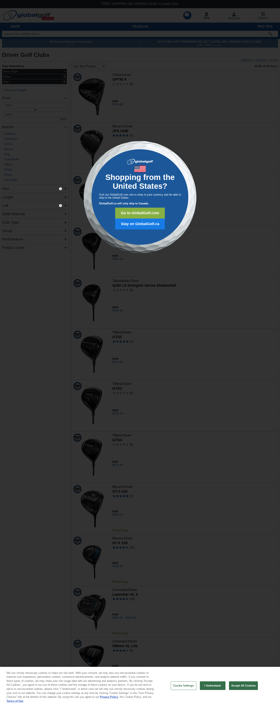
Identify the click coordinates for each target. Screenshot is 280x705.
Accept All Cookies (243, 685)
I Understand (212, 685)
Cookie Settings (183, 685)
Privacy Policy (109, 696)
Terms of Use (15, 700)
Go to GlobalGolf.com (140, 213)
